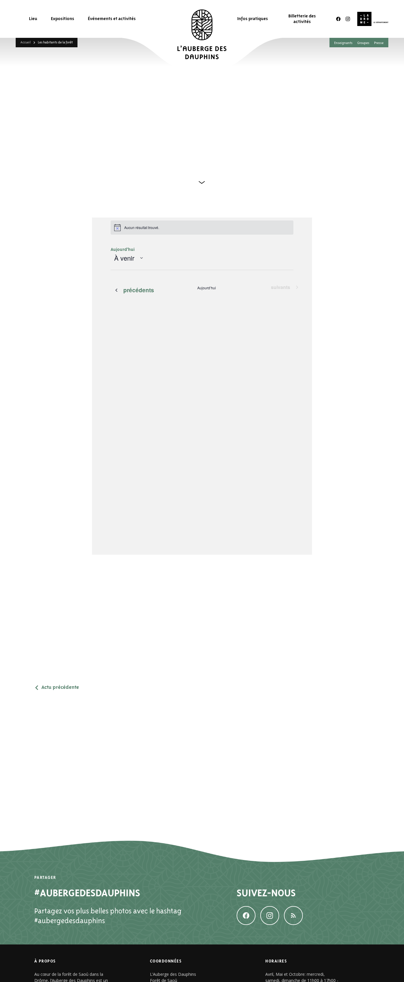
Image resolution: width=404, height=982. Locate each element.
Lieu (33, 18)
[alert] (202, 227)
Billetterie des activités (302, 18)
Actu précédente (60, 687)
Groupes (363, 43)
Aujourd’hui (123, 249)
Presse (379, 43)
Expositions (62, 18)
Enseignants (343, 43)
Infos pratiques (252, 18)
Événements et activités (112, 18)
